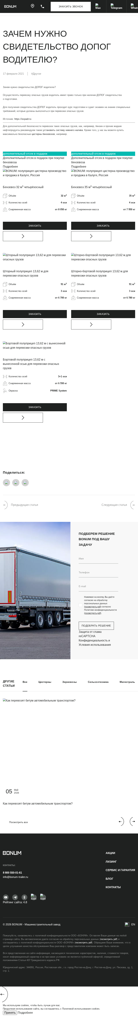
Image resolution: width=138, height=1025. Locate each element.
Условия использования (95, 644)
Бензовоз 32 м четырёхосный (23, 187)
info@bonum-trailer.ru (15, 876)
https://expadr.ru (22, 119)
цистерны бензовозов (43, 134)
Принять (10, 1012)
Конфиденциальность (93, 640)
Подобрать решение (96, 625)
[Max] (98, 6)
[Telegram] (116, 6)
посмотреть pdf (108, 939)
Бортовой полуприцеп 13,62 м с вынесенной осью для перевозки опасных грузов (31, 364)
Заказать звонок (71, 6)
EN (133, 924)
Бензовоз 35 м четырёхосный (91, 187)
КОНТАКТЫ (113, 887)
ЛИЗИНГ (111, 861)
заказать (34, 225)
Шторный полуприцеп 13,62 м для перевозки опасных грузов (25, 273)
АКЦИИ (110, 853)
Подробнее (10, 166)
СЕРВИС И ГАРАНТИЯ (120, 870)
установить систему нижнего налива (63, 130)
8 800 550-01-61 (12, 872)
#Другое (36, 73)
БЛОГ (109, 878)
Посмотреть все (18, 822)
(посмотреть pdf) (92, 606)
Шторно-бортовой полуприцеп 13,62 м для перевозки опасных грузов (99, 273)
